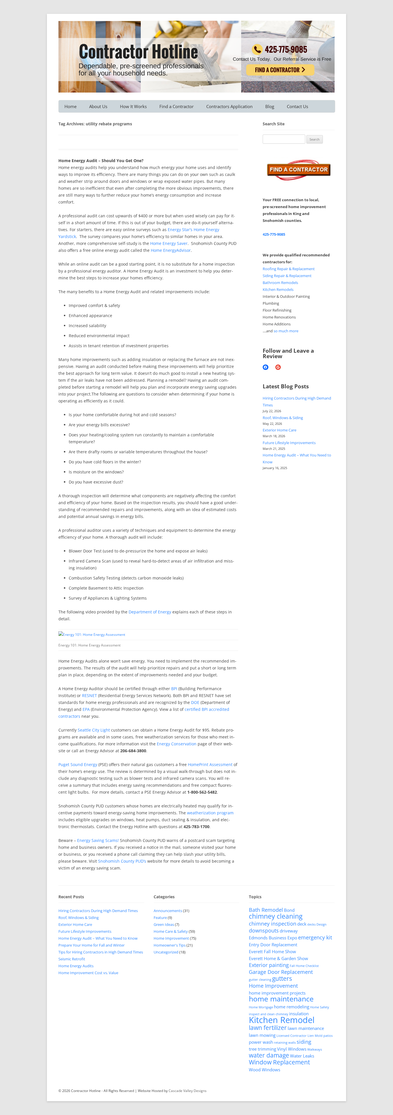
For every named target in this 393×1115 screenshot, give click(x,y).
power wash (261, 1042)
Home (70, 106)
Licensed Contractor (291, 1036)
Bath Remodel (266, 909)
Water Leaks (302, 1056)
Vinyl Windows (291, 1049)
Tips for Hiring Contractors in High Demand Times (100, 952)
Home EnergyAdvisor (171, 250)
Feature (160, 917)
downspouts (264, 930)
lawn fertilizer (268, 1028)
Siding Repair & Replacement (287, 275)
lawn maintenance (306, 1028)
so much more (286, 330)
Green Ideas (164, 924)
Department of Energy (150, 612)
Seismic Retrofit (71, 959)
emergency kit (315, 937)
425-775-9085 (274, 234)
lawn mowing (262, 1035)
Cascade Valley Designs (188, 1090)
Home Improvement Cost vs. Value (88, 972)
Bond (289, 910)
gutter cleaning (260, 980)
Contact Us (297, 106)
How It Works (133, 106)
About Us (98, 106)
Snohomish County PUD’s (122, 861)
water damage (269, 1055)
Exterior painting (269, 965)
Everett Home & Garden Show (278, 958)
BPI (174, 688)
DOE (195, 702)
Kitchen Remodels (278, 289)
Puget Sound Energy (77, 764)
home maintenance (281, 998)
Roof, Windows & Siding (283, 417)
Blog (269, 106)
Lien (311, 1036)
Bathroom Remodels (280, 282)
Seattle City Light (94, 730)
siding (304, 1041)
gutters (282, 978)
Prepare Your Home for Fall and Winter (91, 945)
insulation (299, 1013)
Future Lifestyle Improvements (289, 442)
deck (301, 924)
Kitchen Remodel (281, 1020)
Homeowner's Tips (170, 945)
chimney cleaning (275, 916)
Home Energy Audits (76, 965)
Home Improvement (171, 938)
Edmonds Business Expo (273, 938)
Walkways (314, 1049)
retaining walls (285, 1043)
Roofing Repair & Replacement (289, 268)
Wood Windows (264, 1069)
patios (328, 1036)
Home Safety (319, 1007)
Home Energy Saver (169, 243)
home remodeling (291, 1007)
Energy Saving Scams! (98, 840)
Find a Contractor (176, 106)
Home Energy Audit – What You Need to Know (98, 938)
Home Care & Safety (171, 931)
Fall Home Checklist (304, 966)
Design (321, 924)
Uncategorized (166, 952)
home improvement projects (277, 993)
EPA (86, 709)
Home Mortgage (261, 1007)
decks (311, 924)
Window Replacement (279, 1062)
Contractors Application (229, 106)
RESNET (89, 695)
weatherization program (210, 812)
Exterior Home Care (279, 430)
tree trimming (262, 1049)
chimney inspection (272, 923)
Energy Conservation (177, 743)
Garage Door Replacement (281, 971)
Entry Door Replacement (273, 944)
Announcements (168, 910)
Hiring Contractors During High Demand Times (98, 910)
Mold (319, 1036)
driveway (289, 931)
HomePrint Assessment (210, 764)
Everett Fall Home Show (272, 951)
